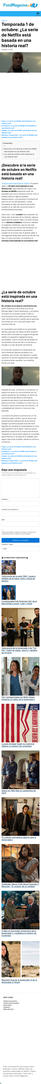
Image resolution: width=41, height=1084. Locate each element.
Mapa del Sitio (8, 1009)
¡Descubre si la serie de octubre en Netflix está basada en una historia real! (20, 150)
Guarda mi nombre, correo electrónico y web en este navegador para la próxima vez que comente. (19, 533)
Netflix (4, 20)
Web (3, 520)
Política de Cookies (10, 1001)
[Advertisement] (20, 96)
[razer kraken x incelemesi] (20, 1083)
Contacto (6, 1007)
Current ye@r (8, 544)
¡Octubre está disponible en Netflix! (16, 183)
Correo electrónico (10, 509)
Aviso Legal (7, 1005)
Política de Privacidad (11, 1003)
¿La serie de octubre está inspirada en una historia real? (19, 155)
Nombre (5, 499)
